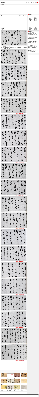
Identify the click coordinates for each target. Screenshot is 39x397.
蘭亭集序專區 (30, 27)
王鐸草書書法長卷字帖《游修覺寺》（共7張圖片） (33, 41)
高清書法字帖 (35, 29)
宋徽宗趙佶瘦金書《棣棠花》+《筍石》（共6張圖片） (33, 46)
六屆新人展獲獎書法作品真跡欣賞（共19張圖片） (33, 34)
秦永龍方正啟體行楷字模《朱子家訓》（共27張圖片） (33, 32)
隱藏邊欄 (25, 15)
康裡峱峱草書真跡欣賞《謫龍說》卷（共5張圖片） (33, 50)
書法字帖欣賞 (27, 2)
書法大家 (19, 2)
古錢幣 (33, 2)
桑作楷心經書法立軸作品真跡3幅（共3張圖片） (32, 42)
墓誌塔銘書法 (30, 17)
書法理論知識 (35, 20)
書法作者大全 (31, 2)
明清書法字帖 (35, 18)
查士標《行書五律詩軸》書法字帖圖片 (31, 51)
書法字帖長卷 (30, 20)
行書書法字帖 (35, 27)
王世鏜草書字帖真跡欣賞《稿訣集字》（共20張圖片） (33, 37)
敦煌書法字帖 (30, 18)
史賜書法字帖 (3, 2)
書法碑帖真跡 (30, 21)
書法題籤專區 (35, 21)
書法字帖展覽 (30, 19)
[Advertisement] (19, 9)
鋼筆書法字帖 (30, 28)
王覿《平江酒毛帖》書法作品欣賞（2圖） (32, 43)
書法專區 (24, 2)
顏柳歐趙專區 (30, 29)
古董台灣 (36, 2)
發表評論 (20, 15)
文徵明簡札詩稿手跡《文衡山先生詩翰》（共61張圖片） (33, 47)
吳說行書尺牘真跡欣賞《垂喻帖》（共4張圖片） (32, 33)
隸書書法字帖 (35, 28)
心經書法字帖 (35, 17)
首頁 (1, 4)
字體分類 (22, 2)
